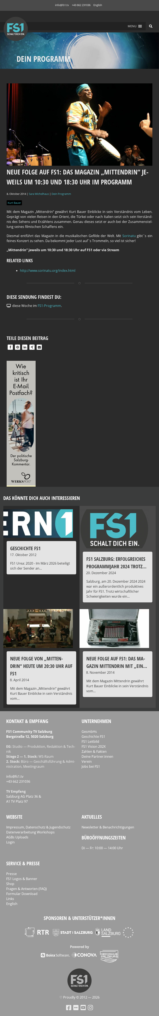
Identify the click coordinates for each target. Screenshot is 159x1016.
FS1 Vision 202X (94, 746)
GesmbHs (89, 731)
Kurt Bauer (14, 203)
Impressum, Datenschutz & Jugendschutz (38, 827)
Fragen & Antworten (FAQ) (26, 888)
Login (10, 842)
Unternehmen (96, 721)
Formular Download (21, 893)
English (97, 5)
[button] (132, 26)
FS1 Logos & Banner (21, 878)
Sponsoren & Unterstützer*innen (79, 918)
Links (10, 898)
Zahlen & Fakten (94, 751)
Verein (87, 761)
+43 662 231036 (81, 5)
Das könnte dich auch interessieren (41, 497)
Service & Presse (23, 863)
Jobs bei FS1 (91, 766)
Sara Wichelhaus (39, 194)
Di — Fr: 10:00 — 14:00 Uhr (102, 848)
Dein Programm (61, 194)
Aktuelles (92, 816)
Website (14, 816)
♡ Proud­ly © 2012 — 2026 (79, 997)
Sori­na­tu (129, 236)
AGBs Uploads (17, 837)
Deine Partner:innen (97, 756)
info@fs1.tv (62, 5)
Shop (10, 883)
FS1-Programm (49, 305)
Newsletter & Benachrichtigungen (108, 827)
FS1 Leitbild (90, 741)
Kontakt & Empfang (27, 721)
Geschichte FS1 (93, 736)
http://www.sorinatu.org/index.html (47, 270)
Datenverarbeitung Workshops (30, 832)
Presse (11, 873)
